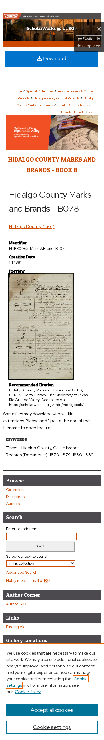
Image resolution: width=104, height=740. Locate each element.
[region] (52, 691)
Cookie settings (52, 727)
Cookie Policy (28, 691)
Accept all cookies (52, 710)
